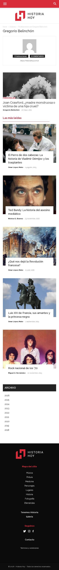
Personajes (9, 98)
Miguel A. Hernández (16, 373)
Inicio (5, 27)
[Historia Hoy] (29, 16)
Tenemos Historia (29, 512)
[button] (4, 4)
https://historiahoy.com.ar (29, 61)
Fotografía (29, 499)
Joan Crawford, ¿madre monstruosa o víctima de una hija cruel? (29, 104)
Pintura (29, 477)
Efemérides (29, 503)
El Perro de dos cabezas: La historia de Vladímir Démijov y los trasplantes (28, 158)
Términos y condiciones (29, 548)
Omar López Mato (15, 167)
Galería (29, 516)
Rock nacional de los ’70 (23, 368)
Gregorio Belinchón (11, 110)
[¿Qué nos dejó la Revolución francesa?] (29, 246)
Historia (29, 494)
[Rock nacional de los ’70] (29, 349)
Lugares (29, 490)
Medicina (29, 481)
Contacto (29, 540)
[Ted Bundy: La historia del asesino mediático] (29, 194)
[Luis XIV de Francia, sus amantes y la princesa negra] (29, 297)
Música (29, 473)
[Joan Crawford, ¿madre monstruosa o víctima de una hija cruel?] (29, 85)
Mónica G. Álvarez (15, 219)
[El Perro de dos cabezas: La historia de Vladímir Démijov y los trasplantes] (29, 143)
